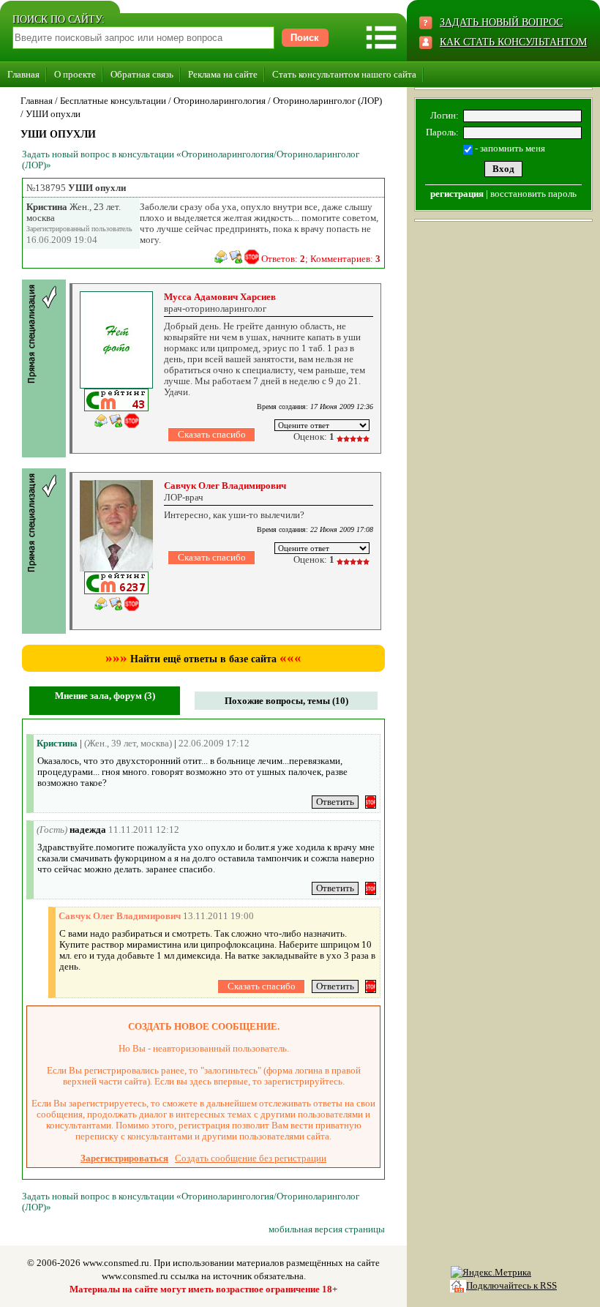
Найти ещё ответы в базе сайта (203, 659)
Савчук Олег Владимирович (225, 485)
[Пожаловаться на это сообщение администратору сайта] (251, 257)
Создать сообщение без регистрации (250, 1158)
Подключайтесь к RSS (511, 1285)
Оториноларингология (219, 100)
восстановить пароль (533, 193)
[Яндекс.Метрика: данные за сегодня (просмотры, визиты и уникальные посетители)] (491, 1272)
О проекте (75, 74)
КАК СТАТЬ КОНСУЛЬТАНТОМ (513, 42)
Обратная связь (141, 74)
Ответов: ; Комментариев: (320, 258)
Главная (23, 74)
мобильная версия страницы (327, 1229)
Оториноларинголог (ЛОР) (327, 100)
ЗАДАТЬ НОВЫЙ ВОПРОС (501, 22)
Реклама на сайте (223, 74)
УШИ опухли (53, 113)
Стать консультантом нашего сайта (344, 74)
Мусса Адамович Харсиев (220, 296)
